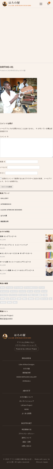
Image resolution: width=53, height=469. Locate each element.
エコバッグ (4, 291)
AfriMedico (6, 204)
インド (41, 287)
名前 (2, 162)
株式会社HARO (6, 318)
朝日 (24, 299)
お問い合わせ (26, 446)
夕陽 (45, 295)
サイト (2, 173)
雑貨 (9, 302)
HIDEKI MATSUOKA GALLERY (26, 377)
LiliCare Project (26, 405)
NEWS (26, 409)
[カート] (48, 3)
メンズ (44, 291)
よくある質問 (26, 413)
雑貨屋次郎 (5, 221)
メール (3, 167)
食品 (15, 302)
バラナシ (22, 291)
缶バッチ (44, 299)
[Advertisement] (26, 34)
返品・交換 (27, 442)
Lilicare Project (6, 315)
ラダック (4, 295)
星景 (19, 299)
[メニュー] (41, 4)
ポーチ (30, 291)
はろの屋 (22, 70)
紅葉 (37, 299)
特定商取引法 (26, 429)
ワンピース (22, 295)
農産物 (3, 302)
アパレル (9, 287)
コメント (4, 136)
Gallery (5, 198)
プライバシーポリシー (26, 433)
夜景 (2, 299)
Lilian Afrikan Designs (11, 210)
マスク (37, 291)
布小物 (13, 299)
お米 (2, 287)
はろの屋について (26, 397)
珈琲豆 (31, 299)
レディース (13, 295)
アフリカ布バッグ (31, 287)
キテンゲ (14, 291)
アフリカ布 (18, 287)
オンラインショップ (26, 401)
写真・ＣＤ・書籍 (35, 295)
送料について (26, 437)
